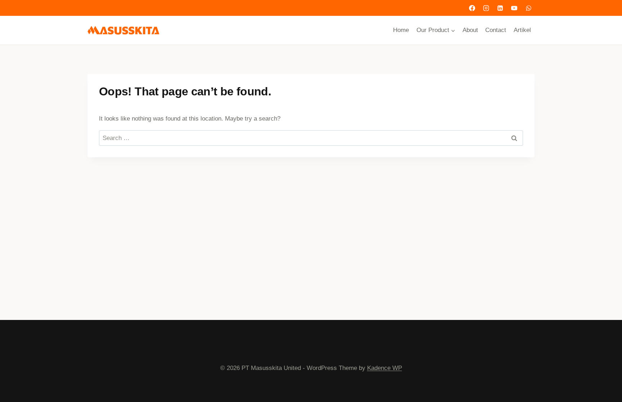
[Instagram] (486, 8)
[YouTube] (514, 8)
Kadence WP (384, 368)
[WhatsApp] (528, 8)
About (470, 30)
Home (401, 30)
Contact (495, 30)
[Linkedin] (500, 8)
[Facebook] (472, 8)
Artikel (522, 30)
